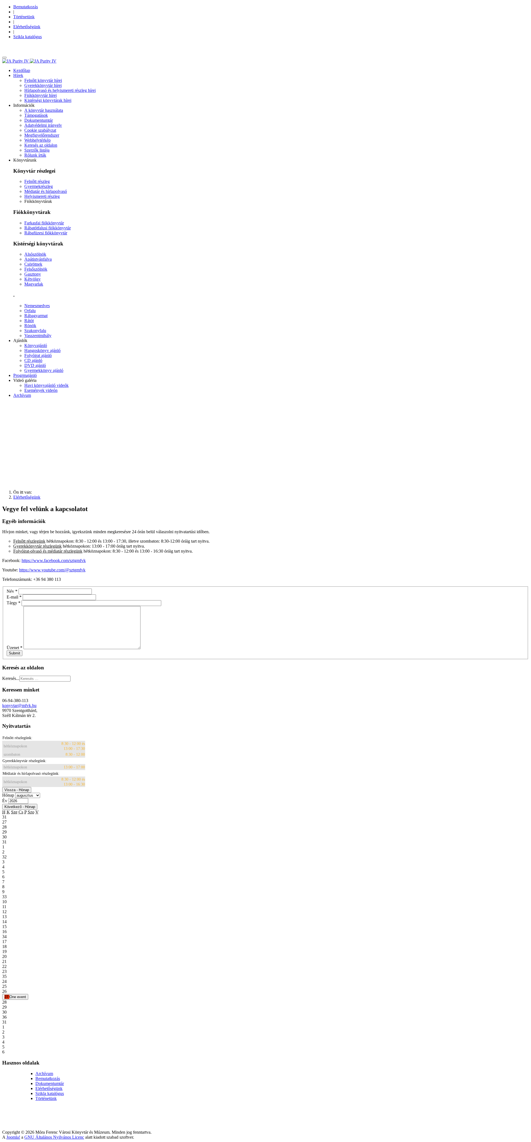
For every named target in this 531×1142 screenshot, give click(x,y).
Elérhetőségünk (49, 1088)
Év (4, 800)
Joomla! (13, 1137)
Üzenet (14, 647)
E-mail (14, 597)
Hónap (8, 795)
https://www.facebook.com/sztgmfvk (54, 560)
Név (12, 591)
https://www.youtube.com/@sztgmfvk (52, 570)
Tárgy (13, 602)
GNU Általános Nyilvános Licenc (54, 1137)
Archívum (44, 1073)
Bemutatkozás (47, 1078)
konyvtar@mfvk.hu (19, 705)
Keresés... (10, 678)
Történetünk (46, 1098)
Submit (14, 653)
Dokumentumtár (49, 1083)
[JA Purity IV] (29, 61)
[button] (18, 75)
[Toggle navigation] (4, 57)
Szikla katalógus (49, 1093)
